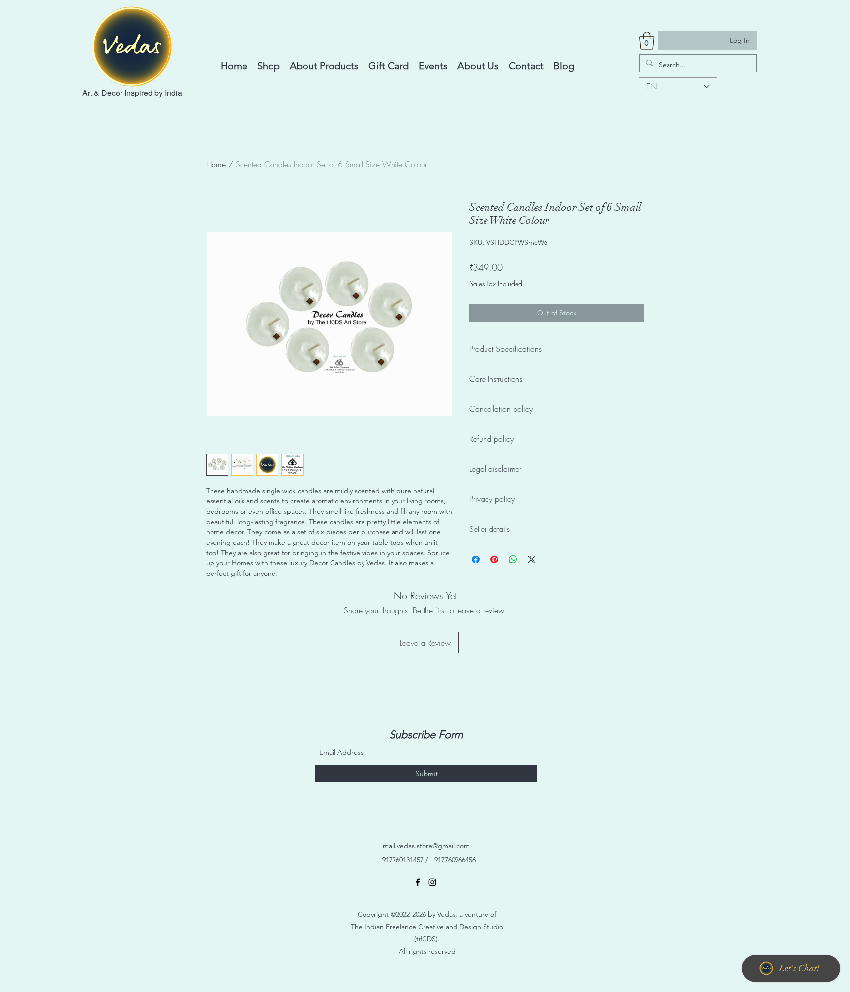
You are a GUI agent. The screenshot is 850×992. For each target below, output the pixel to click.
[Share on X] (532, 559)
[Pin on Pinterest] (494, 559)
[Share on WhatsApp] (513, 559)
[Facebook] (418, 882)
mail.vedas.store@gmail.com (426, 845)
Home (216, 164)
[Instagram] (432, 882)
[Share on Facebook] (476, 559)
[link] (646, 41)
